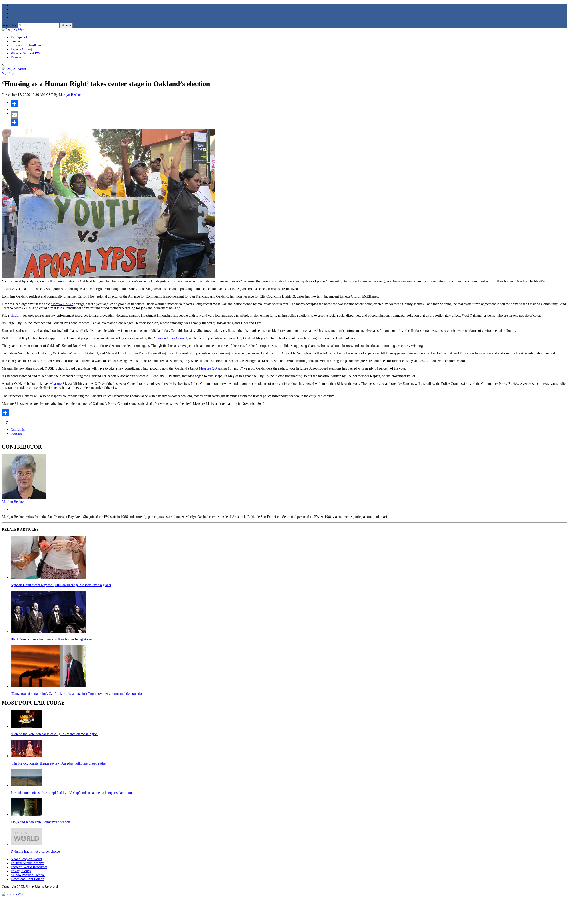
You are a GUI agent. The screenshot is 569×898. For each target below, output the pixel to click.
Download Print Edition (27, 879)
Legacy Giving (21, 49)
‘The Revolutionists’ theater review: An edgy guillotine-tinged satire (58, 763)
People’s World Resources (29, 867)
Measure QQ (208, 368)
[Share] (289, 103)
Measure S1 (58, 383)
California (18, 429)
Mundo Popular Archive (28, 875)
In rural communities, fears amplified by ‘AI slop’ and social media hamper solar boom (71, 793)
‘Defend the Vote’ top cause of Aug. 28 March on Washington (54, 734)
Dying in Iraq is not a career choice (35, 851)
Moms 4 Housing (63, 304)
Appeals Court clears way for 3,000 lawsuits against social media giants (61, 585)
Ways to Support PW (25, 53)
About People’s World (26, 859)
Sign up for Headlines (26, 45)
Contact (16, 41)
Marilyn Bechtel (70, 95)
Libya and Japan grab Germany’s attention (40, 822)
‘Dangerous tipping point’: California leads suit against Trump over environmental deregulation (77, 693)
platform (16, 315)
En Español (19, 37)
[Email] (289, 115)
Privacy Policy (21, 871)
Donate (16, 57)
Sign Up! (8, 73)
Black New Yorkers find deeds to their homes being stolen (51, 639)
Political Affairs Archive (27, 863)
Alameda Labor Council (170, 338)
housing (16, 433)
